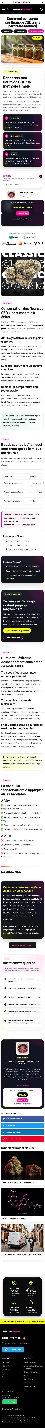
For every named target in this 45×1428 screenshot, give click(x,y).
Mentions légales (26, 1422)
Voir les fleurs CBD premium (17, 630)
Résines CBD (6, 1366)
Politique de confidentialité (28, 1418)
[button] (22, 213)
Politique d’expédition (23, 1420)
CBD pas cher (17, 624)
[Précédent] (2, 2)
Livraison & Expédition (31, 1372)
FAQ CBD (26, 1375)
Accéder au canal (14, 1350)
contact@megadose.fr (14, 1409)
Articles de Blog (28, 1379)
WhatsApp (11, 1402)
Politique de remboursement (10, 1418)
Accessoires (6, 1377)
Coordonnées (35, 1420)
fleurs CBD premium (28, 617)
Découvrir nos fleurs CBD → (22, 945)
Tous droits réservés (19, 1415)
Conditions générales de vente (10, 1422)
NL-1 (3, 1373)
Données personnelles (31, 1383)
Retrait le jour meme (30, 1362)
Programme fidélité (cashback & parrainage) (33, 1367)
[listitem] (22, 980)
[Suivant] (42, 2)
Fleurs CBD (5, 1362)
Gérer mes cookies (29, 1386)
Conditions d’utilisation (8, 1420)
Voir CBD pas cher (13, 637)
